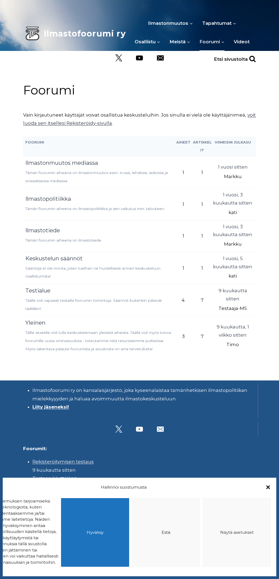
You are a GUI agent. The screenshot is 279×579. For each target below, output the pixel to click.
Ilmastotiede (42, 230)
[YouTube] (140, 58)
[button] (268, 487)
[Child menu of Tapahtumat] (219, 23)
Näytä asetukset (237, 532)
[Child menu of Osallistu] (147, 41)
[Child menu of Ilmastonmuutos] (170, 23)
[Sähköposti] (160, 58)
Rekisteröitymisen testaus (63, 461)
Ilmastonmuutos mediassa (61, 162)
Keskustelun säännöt (54, 258)
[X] (119, 58)
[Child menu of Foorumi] (212, 41)
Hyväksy (95, 532)
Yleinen (35, 322)
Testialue (37, 290)
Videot (242, 41)
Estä (166, 532)
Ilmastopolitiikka (48, 198)
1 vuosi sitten (233, 167)
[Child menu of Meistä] (180, 41)
